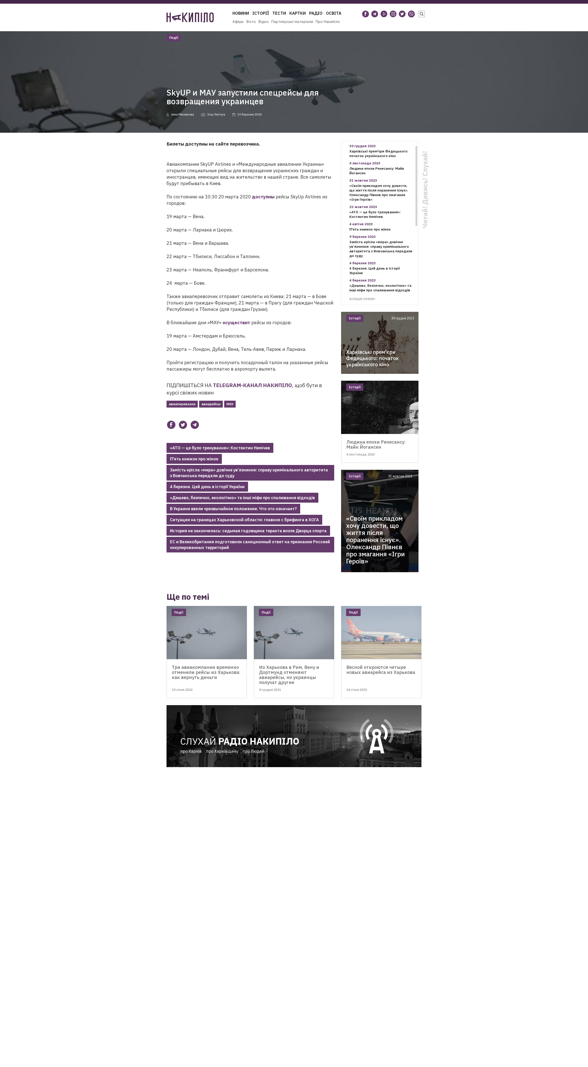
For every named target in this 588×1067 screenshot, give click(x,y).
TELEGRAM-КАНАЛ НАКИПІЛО (252, 385)
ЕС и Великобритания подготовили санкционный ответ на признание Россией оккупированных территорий (250, 544)
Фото (251, 21)
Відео (263, 21)
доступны (263, 197)
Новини (240, 13)
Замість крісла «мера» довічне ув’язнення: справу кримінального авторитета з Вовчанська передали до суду (249, 472)
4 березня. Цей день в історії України (207, 486)
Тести (279, 13)
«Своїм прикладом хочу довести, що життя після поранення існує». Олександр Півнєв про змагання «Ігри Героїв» (378, 192)
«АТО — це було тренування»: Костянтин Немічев (220, 447)
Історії (260, 13)
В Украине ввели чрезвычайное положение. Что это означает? (233, 508)
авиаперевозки (182, 404)
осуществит (236, 322)
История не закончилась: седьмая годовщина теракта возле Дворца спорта (248, 530)
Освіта (333, 13)
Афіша (237, 21)
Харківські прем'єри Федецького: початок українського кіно (378, 153)
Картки (297, 13)
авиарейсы (210, 404)
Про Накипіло (328, 21)
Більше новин (362, 299)
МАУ (229, 404)
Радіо (315, 13)
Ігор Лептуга (216, 114)
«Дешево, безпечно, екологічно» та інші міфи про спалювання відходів (242, 497)
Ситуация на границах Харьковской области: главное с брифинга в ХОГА (244, 519)
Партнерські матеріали (292, 21)
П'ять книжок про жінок (194, 459)
